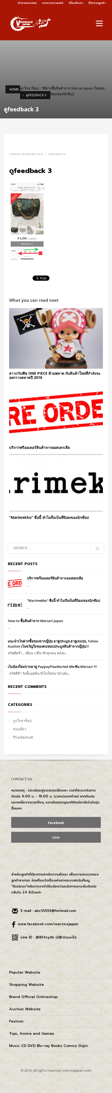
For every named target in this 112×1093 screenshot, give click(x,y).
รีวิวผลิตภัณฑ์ (23, 737)
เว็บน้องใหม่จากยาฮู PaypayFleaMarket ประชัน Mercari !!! (52, 666)
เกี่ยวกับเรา (76, 3)
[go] (97, 548)
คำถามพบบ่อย (27, 3)
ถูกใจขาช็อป (29, 88)
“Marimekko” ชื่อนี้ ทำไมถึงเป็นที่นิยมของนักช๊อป (49, 517)
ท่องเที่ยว (19, 729)
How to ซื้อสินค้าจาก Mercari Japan (35, 620)
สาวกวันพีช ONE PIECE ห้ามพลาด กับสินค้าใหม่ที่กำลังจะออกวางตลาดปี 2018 (55, 375)
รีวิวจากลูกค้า (96, 3)
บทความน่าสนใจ (52, 3)
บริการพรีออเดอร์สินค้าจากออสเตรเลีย (39, 447)
